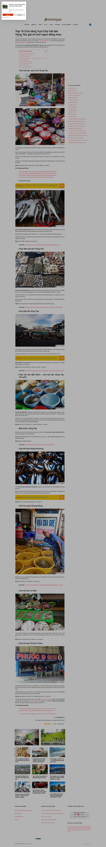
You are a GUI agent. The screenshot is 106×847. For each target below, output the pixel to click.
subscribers (8, 17)
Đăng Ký (8, 15)
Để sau (19, 15)
